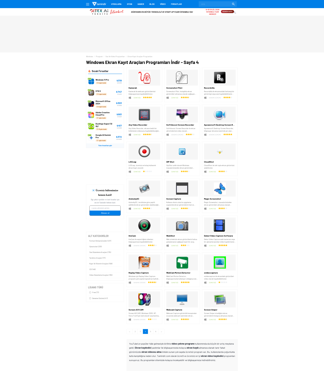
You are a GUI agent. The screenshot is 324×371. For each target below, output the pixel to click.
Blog (152, 4)
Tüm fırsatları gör (105, 145)
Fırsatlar (176, 4)
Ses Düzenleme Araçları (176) (100, 252)
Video (163, 4)
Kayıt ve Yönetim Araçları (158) (100, 264)
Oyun (129, 4)
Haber (141, 4)
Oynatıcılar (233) (95, 246)
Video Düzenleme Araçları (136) (100, 275)
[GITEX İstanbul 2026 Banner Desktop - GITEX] (162, 9)
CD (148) (92, 269)
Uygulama (116, 4)
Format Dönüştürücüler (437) (100, 241)
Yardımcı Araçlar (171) (97, 258)
